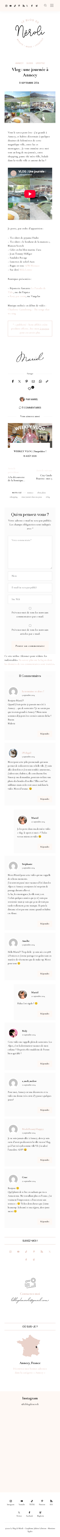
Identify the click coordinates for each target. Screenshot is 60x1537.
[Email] (33, 381)
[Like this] (30, 389)
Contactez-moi (30, 1294)
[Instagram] (5, 5)
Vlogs (29, 63)
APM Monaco (32, 265)
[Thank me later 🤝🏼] (45, 1472)
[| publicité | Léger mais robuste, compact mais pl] (15, 1455)
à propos (44, 328)
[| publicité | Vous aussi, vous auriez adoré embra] (45, 1455)
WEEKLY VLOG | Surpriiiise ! (30, 451)
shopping (14, 497)
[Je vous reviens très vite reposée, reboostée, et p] (45, 1438)
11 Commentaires (31, 407)
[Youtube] (9, 5)
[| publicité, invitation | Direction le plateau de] (45, 1421)
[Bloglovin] (35, 5)
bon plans (42, 492)
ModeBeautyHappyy (33, 1129)
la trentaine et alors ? (33, 691)
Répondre (44, 733)
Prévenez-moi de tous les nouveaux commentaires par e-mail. (30, 614)
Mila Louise (26, 269)
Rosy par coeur (18, 296)
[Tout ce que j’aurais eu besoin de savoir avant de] (15, 1472)
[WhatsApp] (40, 381)
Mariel (34, 399)
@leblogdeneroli (30, 1404)
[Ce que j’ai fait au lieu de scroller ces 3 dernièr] (15, 1421)
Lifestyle (40, 63)
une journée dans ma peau (32, 497)
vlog (48, 497)
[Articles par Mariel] (22, 399)
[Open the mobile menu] (52, 5)
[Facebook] (31, 5)
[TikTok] (26, 1251)
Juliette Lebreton (40, 1528)
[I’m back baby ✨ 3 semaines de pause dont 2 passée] (15, 1438)
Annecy (19, 63)
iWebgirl (26, 752)
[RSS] (22, 5)
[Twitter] (19, 381)
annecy (30, 492)
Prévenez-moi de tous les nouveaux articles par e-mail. (30, 631)
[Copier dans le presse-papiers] (47, 381)
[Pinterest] (18, 5)
